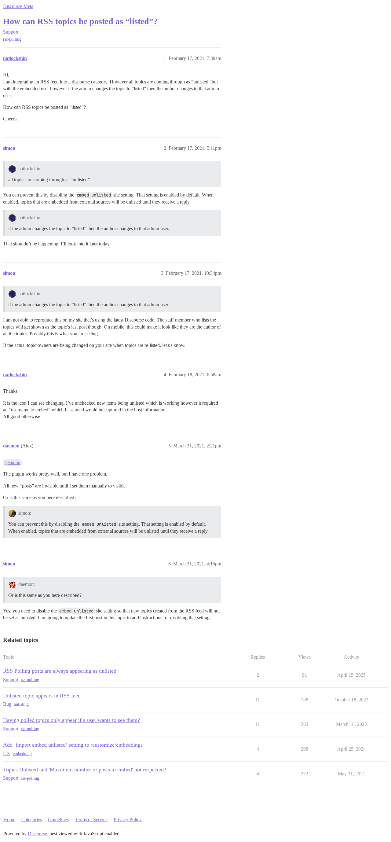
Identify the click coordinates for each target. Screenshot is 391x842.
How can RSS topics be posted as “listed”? (80, 21)
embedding (22, 753)
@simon (12, 462)
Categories (31, 819)
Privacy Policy (128, 819)
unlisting (21, 704)
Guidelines (58, 819)
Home (9, 819)
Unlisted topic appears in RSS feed (42, 696)
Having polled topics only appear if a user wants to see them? (71, 720)
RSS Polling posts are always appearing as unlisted (59, 671)
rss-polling (12, 39)
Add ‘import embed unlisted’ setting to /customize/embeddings (73, 745)
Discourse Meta (18, 6)
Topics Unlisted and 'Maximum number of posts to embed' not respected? (84, 770)
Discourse (37, 833)
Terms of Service (91, 819)
